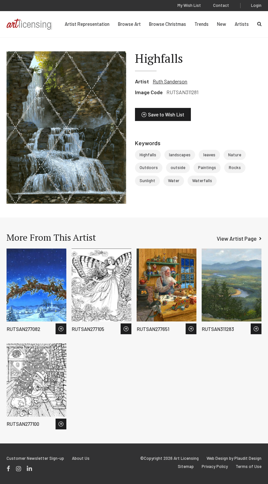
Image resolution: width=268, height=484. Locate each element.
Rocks (235, 167)
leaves (209, 154)
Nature (234, 154)
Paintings (207, 167)
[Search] (259, 24)
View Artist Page (237, 238)
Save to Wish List (166, 114)
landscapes (180, 154)
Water (173, 180)
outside (178, 167)
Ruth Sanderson (170, 81)
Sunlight (147, 180)
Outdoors (149, 167)
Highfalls (148, 154)
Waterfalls (202, 180)
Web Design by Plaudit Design (234, 458)
